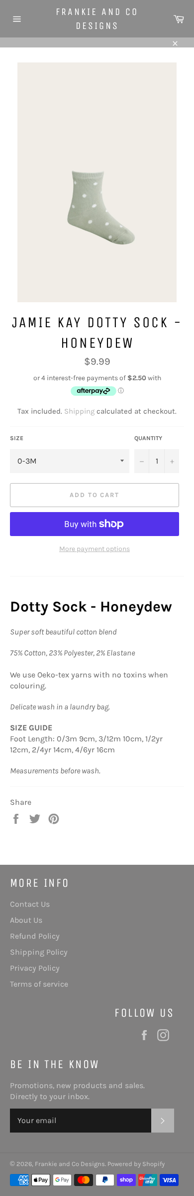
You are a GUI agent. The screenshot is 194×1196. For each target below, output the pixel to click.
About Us (26, 920)
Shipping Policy (39, 952)
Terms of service (39, 984)
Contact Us (30, 904)
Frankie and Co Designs (97, 18)
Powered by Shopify (136, 1164)
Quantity (148, 438)
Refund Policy (35, 936)
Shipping (79, 411)
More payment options (94, 549)
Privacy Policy (35, 968)
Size (16, 438)
